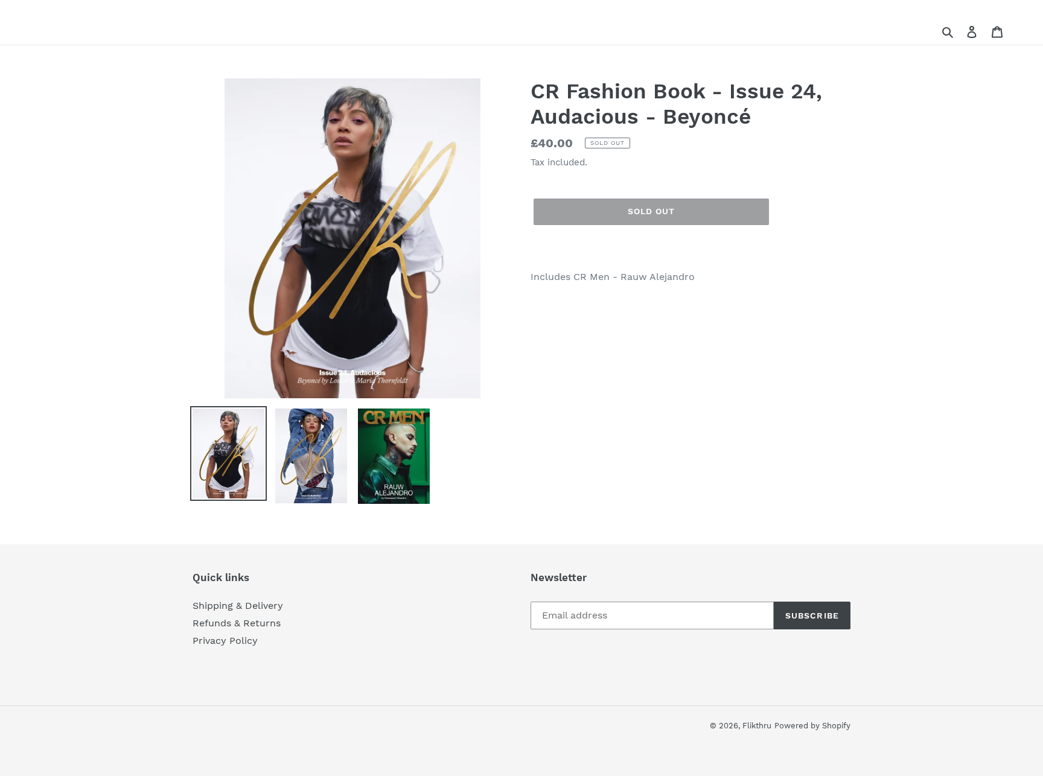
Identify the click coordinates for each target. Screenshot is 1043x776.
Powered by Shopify (812, 725)
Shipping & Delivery (238, 605)
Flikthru (756, 725)
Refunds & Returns (237, 623)
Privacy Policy (225, 640)
